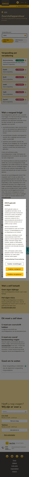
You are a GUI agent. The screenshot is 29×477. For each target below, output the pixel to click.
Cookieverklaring (9, 259)
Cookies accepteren (14, 274)
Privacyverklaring (19, 259)
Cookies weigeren (14, 269)
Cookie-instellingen (14, 264)
